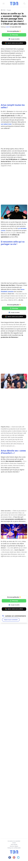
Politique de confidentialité (14, 848)
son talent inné (6, 124)
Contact (14, 842)
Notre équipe (14, 844)
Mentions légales (14, 846)
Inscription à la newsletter (14, 841)
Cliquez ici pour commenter (11, 619)
